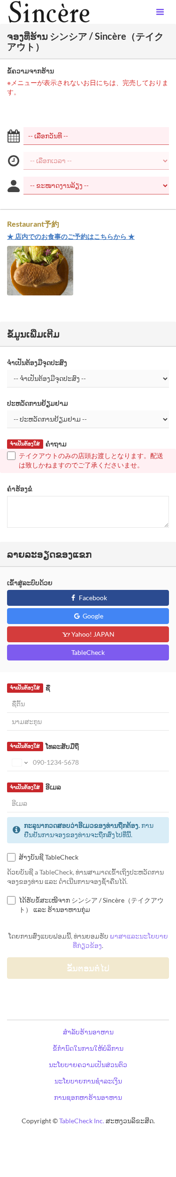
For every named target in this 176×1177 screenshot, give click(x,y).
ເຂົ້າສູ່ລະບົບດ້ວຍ (30, 583)
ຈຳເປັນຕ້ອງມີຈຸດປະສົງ (37, 362)
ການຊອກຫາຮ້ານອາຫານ (88, 1097)
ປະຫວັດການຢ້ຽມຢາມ (37, 403)
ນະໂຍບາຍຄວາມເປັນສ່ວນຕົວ (88, 1065)
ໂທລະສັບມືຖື (44, 746)
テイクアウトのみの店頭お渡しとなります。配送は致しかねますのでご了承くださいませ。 (91, 460)
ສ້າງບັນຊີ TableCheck (48, 857)
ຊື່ (30, 688)
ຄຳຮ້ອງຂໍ (19, 489)
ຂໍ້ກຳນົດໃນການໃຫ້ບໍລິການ (88, 1048)
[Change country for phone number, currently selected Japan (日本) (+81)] (19, 762)
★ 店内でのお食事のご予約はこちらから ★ (71, 236)
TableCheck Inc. (81, 1121)
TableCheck (88, 652)
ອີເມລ (35, 787)
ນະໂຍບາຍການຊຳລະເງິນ (88, 1081)
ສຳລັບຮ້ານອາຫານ (88, 1032)
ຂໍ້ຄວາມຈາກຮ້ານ (30, 71)
